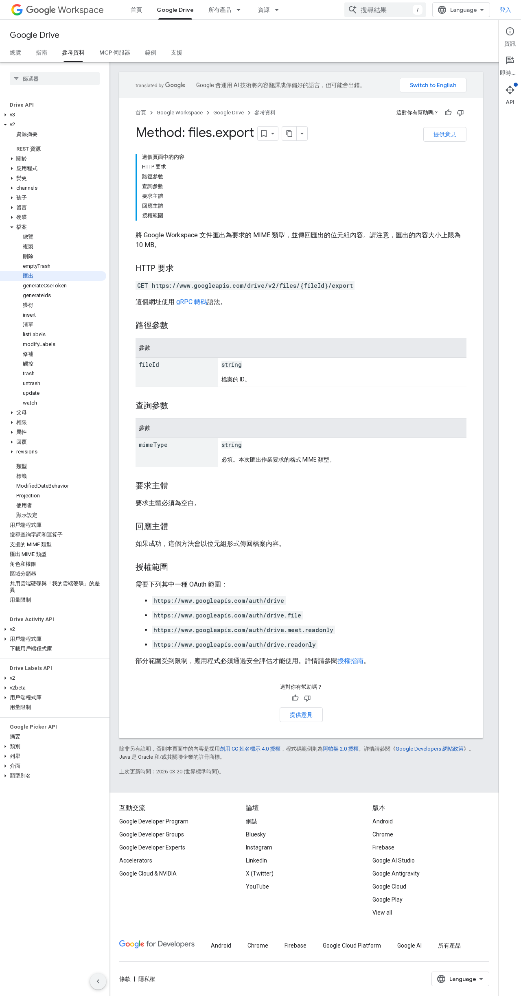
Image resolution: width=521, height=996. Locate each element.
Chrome (382, 834)
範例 (150, 52)
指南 (41, 52)
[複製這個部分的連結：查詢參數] (176, 406)
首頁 (136, 9)
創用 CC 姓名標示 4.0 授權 (250, 749)
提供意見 (444, 134)
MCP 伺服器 (114, 52)
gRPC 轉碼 (191, 302)
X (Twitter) (260, 873)
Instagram (259, 847)
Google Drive (175, 9)
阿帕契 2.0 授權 (341, 749)
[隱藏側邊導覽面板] (98, 981)
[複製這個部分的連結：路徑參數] (176, 326)
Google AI (409, 945)
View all (382, 912)
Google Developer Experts (152, 847)
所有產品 (219, 9)
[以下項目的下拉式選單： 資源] (279, 10)
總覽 (15, 52)
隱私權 (146, 979)
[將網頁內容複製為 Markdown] (289, 133)
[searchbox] (55, 78)
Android (382, 821)
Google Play (387, 899)
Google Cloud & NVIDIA (148, 873)
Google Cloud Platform (352, 945)
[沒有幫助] (460, 113)
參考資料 (73, 52)
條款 (125, 979)
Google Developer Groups (151, 834)
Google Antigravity (396, 873)
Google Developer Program (153, 821)
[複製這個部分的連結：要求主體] (176, 486)
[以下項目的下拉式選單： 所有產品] (241, 10)
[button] (53, 115)
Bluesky (256, 834)
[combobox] (385, 9)
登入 (505, 10)
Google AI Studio (393, 860)
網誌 (251, 821)
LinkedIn (256, 860)
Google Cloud (389, 886)
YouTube (257, 886)
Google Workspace (180, 112)
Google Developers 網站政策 (430, 749)
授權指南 (350, 661)
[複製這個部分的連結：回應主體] (176, 527)
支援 (176, 52)
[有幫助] (448, 113)
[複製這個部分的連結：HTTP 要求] (182, 269)
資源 (263, 9)
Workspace (81, 9)
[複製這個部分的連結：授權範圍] (176, 568)
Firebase (383, 847)
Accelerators (135, 860)
